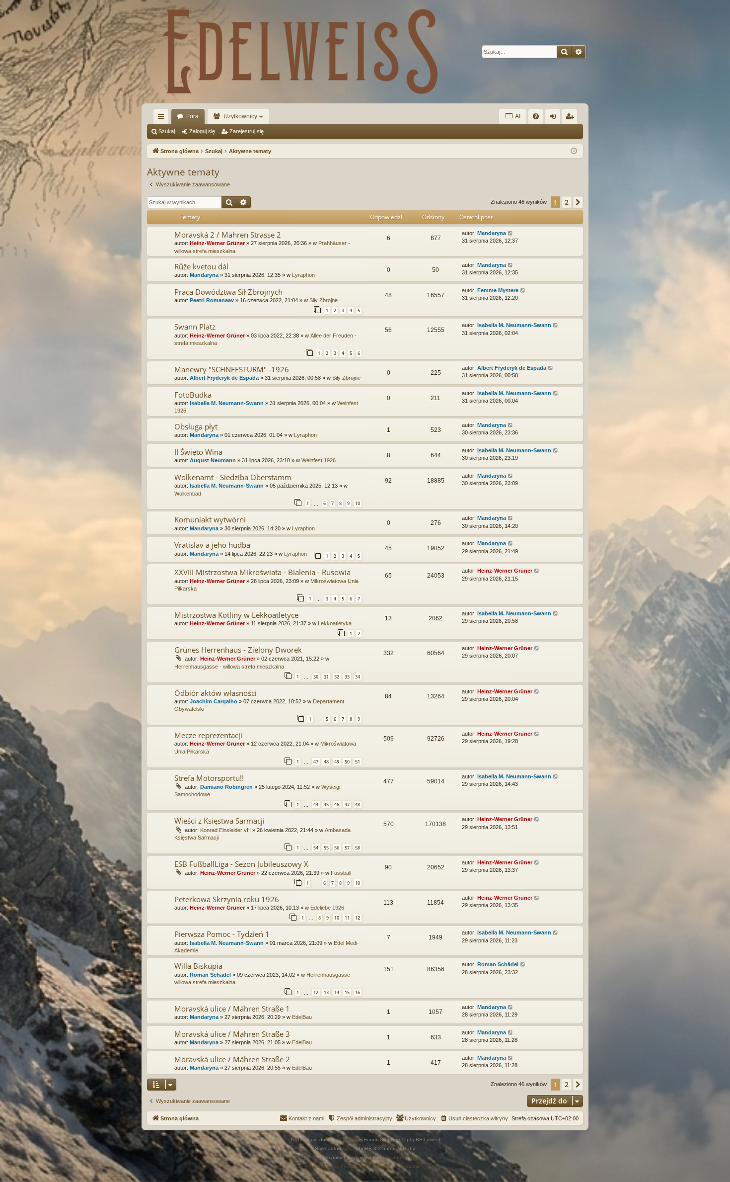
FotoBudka (193, 395)
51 (357, 762)
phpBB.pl (403, 1157)
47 (315, 762)
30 (315, 677)
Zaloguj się (202, 131)
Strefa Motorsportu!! (209, 778)
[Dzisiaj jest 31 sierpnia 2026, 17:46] (574, 151)
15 (347, 992)
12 (357, 918)
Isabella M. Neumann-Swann (514, 325)
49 (336, 762)
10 (357, 503)
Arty (347, 1148)
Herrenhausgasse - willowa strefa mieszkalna (229, 667)
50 (347, 762)
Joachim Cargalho (213, 701)
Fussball (341, 873)
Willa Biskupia (198, 966)
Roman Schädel (210, 975)
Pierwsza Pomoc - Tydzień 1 (222, 934)
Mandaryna (491, 233)
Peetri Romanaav (212, 300)
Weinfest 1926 (318, 460)
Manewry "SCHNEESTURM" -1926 (231, 369)
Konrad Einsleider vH (225, 830)
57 (347, 847)
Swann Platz (195, 327)
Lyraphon (303, 275)
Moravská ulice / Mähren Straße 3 (232, 1034)
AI (517, 116)
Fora (192, 116)
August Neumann (213, 460)
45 (326, 804)
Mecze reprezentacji (208, 735)
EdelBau (302, 1017)
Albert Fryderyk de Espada (224, 378)
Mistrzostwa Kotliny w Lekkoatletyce (236, 615)
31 (326, 677)
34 (357, 677)
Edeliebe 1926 (327, 908)
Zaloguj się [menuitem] (554, 118)
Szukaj (166, 131)
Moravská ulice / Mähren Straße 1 (232, 1008)
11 (347, 918)
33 (347, 677)
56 (336, 847)
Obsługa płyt (196, 426)
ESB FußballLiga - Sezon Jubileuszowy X (241, 864)
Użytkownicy (240, 116)
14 (336, 992)
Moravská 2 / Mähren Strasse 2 (227, 235)
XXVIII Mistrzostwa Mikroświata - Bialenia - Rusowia (262, 572)
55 (326, 847)
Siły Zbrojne (323, 300)
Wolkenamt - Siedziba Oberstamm (233, 477)
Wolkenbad (187, 494)
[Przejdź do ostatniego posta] (511, 233)
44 (315, 804)
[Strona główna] (300, 51)
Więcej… (162, 118)
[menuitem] (535, 116)
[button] (578, 202)
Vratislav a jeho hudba (212, 545)
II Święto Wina (198, 452)
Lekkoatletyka (335, 623)
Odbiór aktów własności (215, 693)
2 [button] (567, 202)
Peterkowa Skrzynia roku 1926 (226, 899)
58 (357, 847)
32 (336, 677)
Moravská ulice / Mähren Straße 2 (232, 1059)
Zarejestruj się (246, 131)
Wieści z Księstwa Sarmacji (219, 821)
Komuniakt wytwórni (210, 519)
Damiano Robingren (226, 787)
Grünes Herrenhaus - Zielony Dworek (238, 650)
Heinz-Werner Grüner (217, 243)
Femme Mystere (497, 290)
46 (336, 804)
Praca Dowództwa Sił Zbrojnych (228, 292)
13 (326, 992)
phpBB (351, 1139)
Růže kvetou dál (201, 266)
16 (357, 992)
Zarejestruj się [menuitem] (571, 118)
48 (326, 762)
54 (315, 847)
